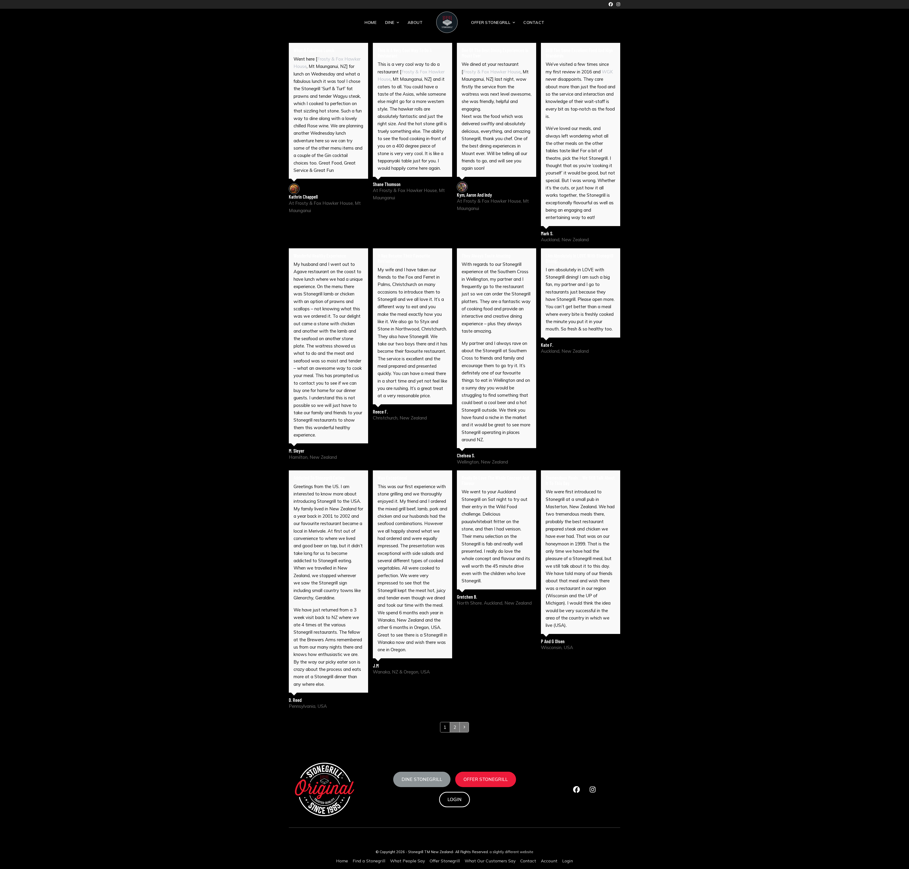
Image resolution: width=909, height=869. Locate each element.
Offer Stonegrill (485, 779)
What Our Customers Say (490, 860)
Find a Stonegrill (369, 860)
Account (549, 860)
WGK (607, 72)
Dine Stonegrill (421, 779)
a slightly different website (511, 852)
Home (342, 860)
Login (454, 799)
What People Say (407, 860)
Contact (528, 860)
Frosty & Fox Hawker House (492, 72)
